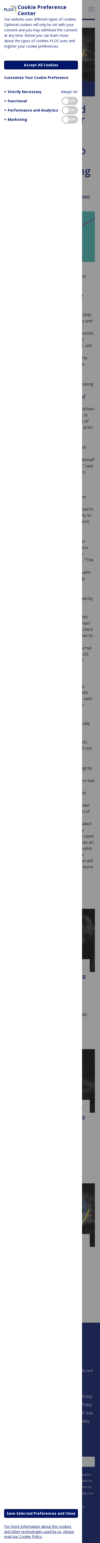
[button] (23, 91)
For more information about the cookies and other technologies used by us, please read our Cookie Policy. (39, 1531)
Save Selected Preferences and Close (41, 1513)
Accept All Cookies (41, 64)
